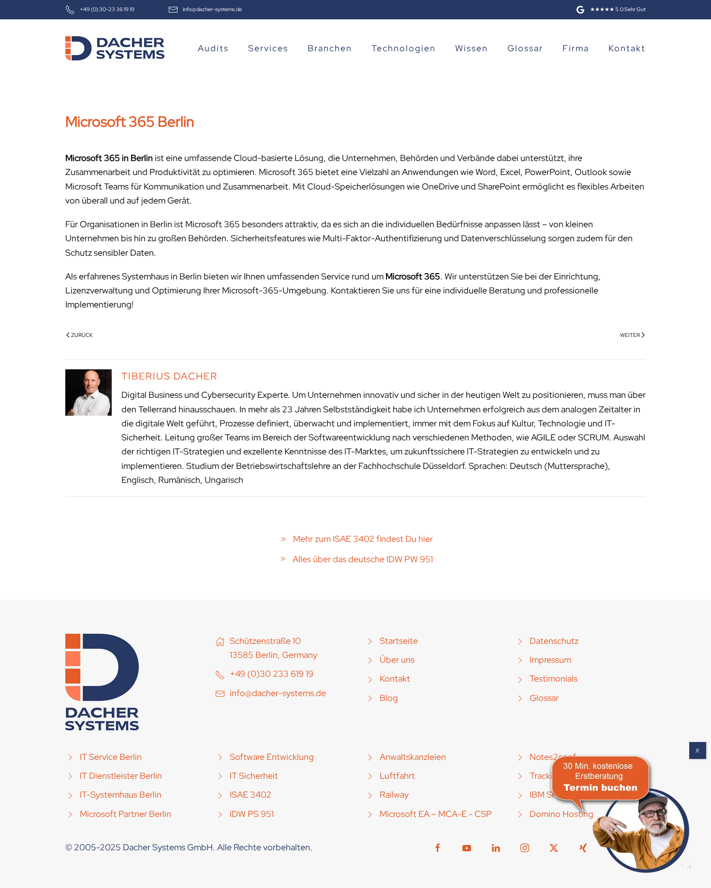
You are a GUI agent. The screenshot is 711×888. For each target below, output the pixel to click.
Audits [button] (213, 48)
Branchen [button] (330, 48)
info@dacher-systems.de (212, 9)
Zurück (82, 335)
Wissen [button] (471, 48)
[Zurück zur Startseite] (114, 48)
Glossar (525, 48)
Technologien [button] (403, 48)
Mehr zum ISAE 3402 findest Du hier (363, 538)
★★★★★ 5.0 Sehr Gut (618, 9)
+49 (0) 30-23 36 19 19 (107, 9)
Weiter (630, 335)
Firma (576, 48)
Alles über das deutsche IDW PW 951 (363, 559)
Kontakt (627, 48)
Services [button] (268, 48)
